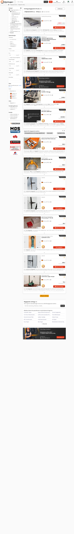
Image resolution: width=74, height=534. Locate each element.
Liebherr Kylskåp (41, 317)
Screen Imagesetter (56, 312)
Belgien (14, 96)
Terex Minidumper (56, 314)
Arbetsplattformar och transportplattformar (16, 14)
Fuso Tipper (26, 321)
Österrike (14, 95)
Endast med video (14, 115)
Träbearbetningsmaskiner (15, 29)
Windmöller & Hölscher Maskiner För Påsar (61, 321)
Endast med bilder (14, 114)
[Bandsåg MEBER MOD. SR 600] (32, 63)
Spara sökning (44, 296)
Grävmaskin (15, 16)
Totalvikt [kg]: (11, 68)
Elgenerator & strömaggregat (15, 20)
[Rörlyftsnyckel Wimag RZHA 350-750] (32, 164)
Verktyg (14, 11)
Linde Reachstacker (42, 319)
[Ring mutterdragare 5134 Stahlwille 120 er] (32, 242)
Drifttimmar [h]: (12, 63)
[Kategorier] (15, 2)
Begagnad (12, 102)
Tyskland (14, 93)
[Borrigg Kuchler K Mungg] (32, 96)
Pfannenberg (13, 44)
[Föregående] (24, 22)
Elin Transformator (28, 319)
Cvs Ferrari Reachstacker (29, 314)
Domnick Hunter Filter (29, 317)
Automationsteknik (15, 31)
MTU (11, 41)
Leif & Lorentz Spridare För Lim (44, 314)
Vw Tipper (54, 319)
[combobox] (15, 91)
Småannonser (13, 107)
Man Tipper (40, 321)
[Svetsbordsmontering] (32, 22)
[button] (72, 2)
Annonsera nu (60, 86)
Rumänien (14, 98)
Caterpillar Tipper (28, 312)
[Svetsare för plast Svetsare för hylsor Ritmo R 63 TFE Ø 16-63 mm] (32, 143)
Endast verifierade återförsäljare (13, 118)
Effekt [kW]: (11, 72)
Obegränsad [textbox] (13, 91)
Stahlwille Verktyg (62, 133)
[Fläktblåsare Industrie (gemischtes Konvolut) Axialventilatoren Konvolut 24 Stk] (32, 42)
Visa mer (45, 324)
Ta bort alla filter (46, 11)
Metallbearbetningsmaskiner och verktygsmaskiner (16, 24)
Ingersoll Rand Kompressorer (44, 312)
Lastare (14, 18)
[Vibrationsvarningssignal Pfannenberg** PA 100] (32, 222)
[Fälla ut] (44, 34)
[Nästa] (39, 22)
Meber (12, 43)
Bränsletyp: (11, 77)
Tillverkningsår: (12, 59)
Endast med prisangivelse (15, 57)
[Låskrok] (32, 183)
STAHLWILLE (13, 46)
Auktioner (12, 109)
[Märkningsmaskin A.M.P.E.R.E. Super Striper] (32, 281)
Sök (46, 1)
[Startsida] (8, 4)
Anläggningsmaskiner (15, 10)
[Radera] (34, 11)
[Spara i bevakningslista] (64, 18)
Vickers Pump (55, 317)
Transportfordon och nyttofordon (14, 27)
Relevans (60, 8)
